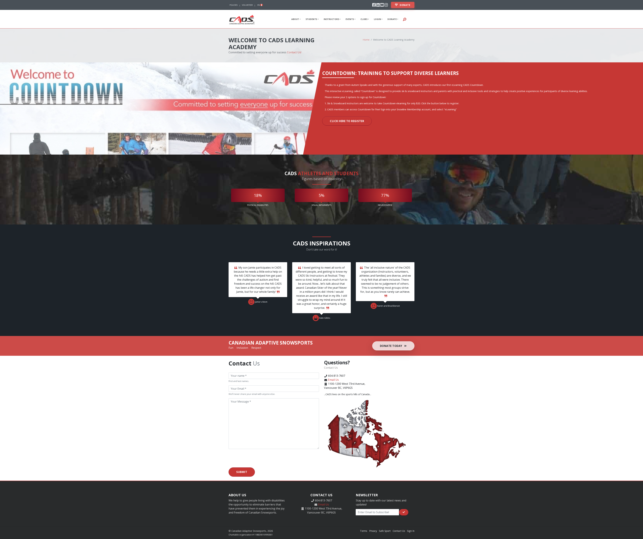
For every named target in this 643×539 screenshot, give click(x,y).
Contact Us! (294, 52)
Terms (363, 530)
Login (377, 19)
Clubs (364, 19)
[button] (411, 19)
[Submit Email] (404, 512)
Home (366, 39)
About (295, 19)
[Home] (242, 19)
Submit (241, 472)
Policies (234, 5)
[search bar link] (404, 19)
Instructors (331, 19)
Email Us (333, 380)
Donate (404, 5)
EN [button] (258, 5)
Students (311, 19)
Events (350, 19)
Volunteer (247, 5)
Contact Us (399, 530)
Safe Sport (385, 530)
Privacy (373, 530)
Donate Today (391, 346)
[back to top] (637, 533)
